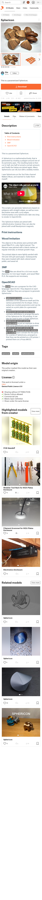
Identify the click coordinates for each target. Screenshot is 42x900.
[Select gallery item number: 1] (17, 443)
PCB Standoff (9, 448)
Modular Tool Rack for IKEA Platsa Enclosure (18, 489)
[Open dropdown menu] (39, 19)
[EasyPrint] (24, 2)
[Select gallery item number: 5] (24, 443)
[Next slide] (39, 59)
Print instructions (14, 136)
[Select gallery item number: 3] (21, 443)
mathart (15, 354)
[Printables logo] (2, 8)
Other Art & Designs (31, 15)
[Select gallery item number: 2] (19, 443)
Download (22, 87)
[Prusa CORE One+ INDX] (21, 107)
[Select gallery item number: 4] (22, 443)
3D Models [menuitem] (10, 8)
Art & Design (17, 15)
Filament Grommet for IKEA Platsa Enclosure (18, 529)
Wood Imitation (13, 140)
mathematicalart (28, 354)
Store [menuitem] (18, 8)
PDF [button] (37, 125)
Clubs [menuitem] (25, 8)
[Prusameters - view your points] (28, 2)
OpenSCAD (12, 146)
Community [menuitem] (34, 8)
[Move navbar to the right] (39, 8)
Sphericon (7, 618)
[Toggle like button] (4, 452)
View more (35, 411)
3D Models (6, 15)
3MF (9, 143)
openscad (5, 354)
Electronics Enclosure (13, 570)
